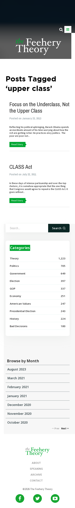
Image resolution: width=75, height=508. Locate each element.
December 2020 (19, 405)
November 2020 (19, 413)
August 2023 (16, 369)
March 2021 (16, 378)
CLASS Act (20, 166)
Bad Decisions (18, 326)
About (36, 463)
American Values (20, 303)
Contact (36, 480)
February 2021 (18, 387)
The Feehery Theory (38, 48)
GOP (12, 288)
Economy (15, 296)
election (15, 281)
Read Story (17, 144)
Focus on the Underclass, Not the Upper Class (39, 107)
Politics (14, 266)
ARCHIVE (36, 474)
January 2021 (17, 396)
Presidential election (22, 311)
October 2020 (17, 422)
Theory (14, 258)
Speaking (36, 468)
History (14, 318)
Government (17, 273)
